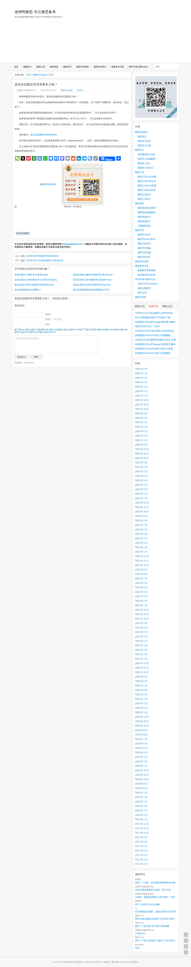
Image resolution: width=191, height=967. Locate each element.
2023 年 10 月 (142, 511)
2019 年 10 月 (142, 726)
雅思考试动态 (144, 141)
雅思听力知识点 (145, 168)
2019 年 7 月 (141, 739)
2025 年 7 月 (141, 422)
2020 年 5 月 (141, 694)
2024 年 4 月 (141, 485)
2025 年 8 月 (141, 418)
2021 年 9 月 (141, 623)
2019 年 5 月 (141, 748)
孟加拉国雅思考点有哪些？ (28, 290)
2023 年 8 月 (141, 520)
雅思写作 (67, 67)
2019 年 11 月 (141, 721)
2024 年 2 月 (141, 494)
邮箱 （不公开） (54, 319)
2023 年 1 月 (141, 552)
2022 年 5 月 (141, 587)
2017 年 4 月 (141, 859)
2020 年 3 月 (141, 703)
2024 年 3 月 (141, 489)
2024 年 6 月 (141, 476)
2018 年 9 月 (141, 784)
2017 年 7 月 (141, 846)
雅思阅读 (54, 67)
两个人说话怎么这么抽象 (147, 904)
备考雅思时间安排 (146, 275)
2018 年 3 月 (141, 810)
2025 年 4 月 (141, 436)
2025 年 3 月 (141, 440)
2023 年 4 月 (141, 538)
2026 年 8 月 (141, 369)
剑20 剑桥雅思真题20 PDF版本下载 (152, 317)
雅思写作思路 (144, 252)
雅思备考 (135, 962)
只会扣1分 (140, 933)
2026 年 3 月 (141, 391)
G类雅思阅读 (144, 226)
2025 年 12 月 (142, 400)
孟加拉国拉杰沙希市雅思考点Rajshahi (92, 285)
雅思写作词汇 (144, 257)
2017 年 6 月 (141, 850)
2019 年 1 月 (141, 766)
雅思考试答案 (82, 67)
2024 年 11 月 (141, 453)
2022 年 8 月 (141, 574)
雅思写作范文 (144, 243)
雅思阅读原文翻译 (146, 208)
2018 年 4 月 (141, 806)
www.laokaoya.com (72, 244)
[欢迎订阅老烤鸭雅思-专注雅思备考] (177, 3)
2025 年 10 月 (142, 409)
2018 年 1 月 (141, 819)
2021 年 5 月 (141, 641)
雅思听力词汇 (144, 163)
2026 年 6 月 (141, 378)
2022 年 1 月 (141, 605)
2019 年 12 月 (142, 717)
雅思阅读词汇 (144, 221)
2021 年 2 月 (141, 654)
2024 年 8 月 (141, 467)
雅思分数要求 (144, 288)
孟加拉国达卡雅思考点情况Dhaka (31, 274)
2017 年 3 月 (141, 864)
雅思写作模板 (144, 248)
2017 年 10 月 (142, 833)
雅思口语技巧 (144, 194)
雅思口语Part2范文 (147, 181)
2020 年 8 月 (141, 681)
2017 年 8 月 (141, 842)
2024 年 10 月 (142, 458)
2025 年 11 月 (141, 404)
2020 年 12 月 (142, 663)
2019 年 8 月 (141, 735)
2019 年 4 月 (141, 752)
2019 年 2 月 (141, 761)
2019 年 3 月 (141, 757)
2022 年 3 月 (141, 596)
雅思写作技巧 (144, 234)
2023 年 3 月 (141, 543)
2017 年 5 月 (141, 855)
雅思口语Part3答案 (147, 185)
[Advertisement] (95, 42)
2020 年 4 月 (141, 699)
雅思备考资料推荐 (146, 270)
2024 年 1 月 (141, 498)
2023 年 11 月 (141, 507)
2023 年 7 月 (141, 525)
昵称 (48, 314)
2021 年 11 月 (141, 614)
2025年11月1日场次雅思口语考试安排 (154, 313)
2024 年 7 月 (141, 471)
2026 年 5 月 (141, 382)
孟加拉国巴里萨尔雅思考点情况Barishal (34, 285)
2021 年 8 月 (141, 627)
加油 (137, 948)
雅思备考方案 (117, 67)
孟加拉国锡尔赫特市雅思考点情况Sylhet (93, 274)
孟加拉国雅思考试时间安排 (43, 135)
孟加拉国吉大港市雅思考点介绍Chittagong (36, 280)
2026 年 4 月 (141, 387)
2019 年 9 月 (141, 730)
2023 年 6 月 (141, 529)
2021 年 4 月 (141, 645)
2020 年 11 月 (141, 668)
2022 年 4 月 (141, 592)
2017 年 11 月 (141, 828)
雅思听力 (27, 67)
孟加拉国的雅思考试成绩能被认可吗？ (92, 290)
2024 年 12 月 (142, 449)
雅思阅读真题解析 (146, 212)
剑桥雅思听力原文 (146, 154)
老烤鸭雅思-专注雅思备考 (35, 12)
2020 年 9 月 (141, 677)
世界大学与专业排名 (148, 284)
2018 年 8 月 (141, 788)
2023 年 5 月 (141, 534)
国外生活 (142, 292)
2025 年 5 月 (141, 431)
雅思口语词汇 (144, 199)
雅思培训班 (140, 297)
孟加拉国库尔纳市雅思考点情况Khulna (92, 280)
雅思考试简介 (100, 67)
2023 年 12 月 (142, 503)
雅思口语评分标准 (146, 190)
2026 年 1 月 (141, 395)
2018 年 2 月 (141, 815)
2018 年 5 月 (141, 801)
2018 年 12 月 (142, 770)
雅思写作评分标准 (146, 239)
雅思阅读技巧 (144, 217)
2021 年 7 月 (141, 632)
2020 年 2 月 (141, 708)
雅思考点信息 (40, 75)
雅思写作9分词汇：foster (147, 326)
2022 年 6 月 (141, 583)
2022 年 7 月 (141, 578)
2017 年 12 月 (142, 824)
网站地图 (115, 962)
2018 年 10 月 (142, 779)
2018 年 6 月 (141, 797)
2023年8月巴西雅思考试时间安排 (42, 256)
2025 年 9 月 (141, 413)
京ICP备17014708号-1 (93, 962)
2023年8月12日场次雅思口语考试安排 (44, 260)
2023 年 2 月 (141, 547)
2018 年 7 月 (141, 792)
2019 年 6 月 (141, 743)
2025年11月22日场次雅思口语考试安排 (154, 331)
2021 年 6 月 (141, 636)
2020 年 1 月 (141, 712)
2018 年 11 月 (141, 775)
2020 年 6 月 (141, 690)
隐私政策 (107, 962)
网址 (47, 324)
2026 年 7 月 (141, 373)
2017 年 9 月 (141, 837)
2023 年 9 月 (141, 516)
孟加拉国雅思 (22, 233)
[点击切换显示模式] (186, 934)
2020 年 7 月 (141, 685)
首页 (16, 67)
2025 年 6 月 (141, 427)
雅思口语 (40, 67)
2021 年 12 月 (142, 610)
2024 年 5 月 (141, 480)
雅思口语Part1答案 (147, 177)
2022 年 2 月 (141, 601)
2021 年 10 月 (142, 619)
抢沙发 (80, 90)
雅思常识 (142, 136)
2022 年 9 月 (141, 569)
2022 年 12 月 (142, 556)
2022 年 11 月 (141, 561)
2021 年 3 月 (141, 650)
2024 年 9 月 (141, 462)
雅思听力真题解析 (146, 159)
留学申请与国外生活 (138, 67)
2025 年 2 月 (141, 445)
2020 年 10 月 (142, 672)
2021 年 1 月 (141, 659)
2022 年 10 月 (142, 565)
